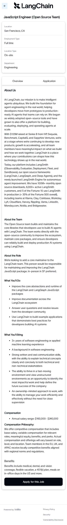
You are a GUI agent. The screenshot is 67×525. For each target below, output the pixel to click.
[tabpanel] (33, 287)
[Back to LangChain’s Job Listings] (4, 6)
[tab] (18, 81)
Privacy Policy (49, 509)
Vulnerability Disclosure (53, 520)
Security (46, 515)
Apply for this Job (33, 481)
